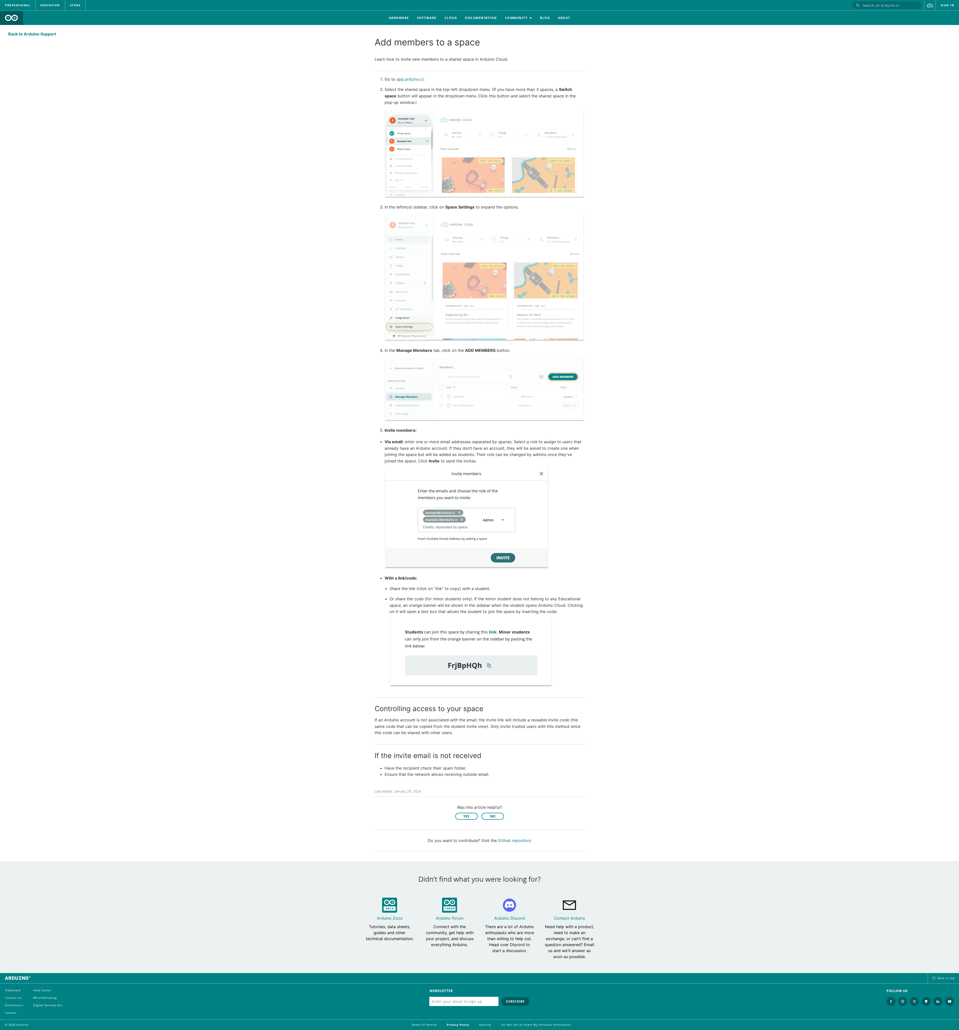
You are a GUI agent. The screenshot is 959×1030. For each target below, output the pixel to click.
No (492, 816)
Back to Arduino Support (32, 33)
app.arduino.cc (411, 79)
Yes (466, 816)
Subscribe (515, 1001)
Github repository (514, 840)
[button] (930, 5)
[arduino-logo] (11, 18)
